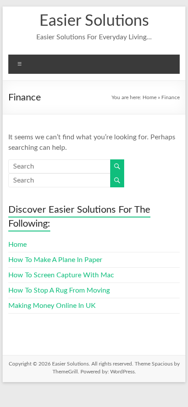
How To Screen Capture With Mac (61, 275)
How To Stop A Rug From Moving (59, 290)
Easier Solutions (94, 21)
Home (150, 97)
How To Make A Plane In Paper (55, 259)
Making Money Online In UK (52, 305)
